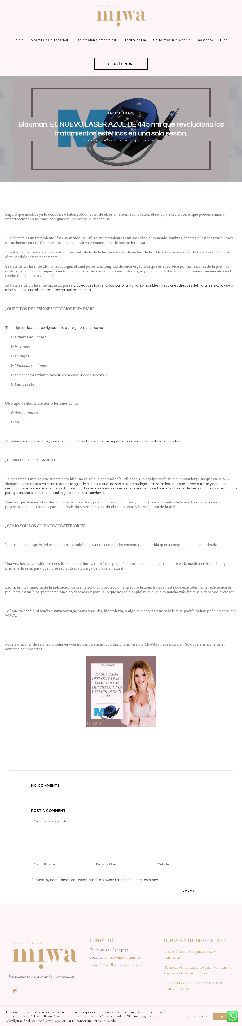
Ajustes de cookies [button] (197, 1016)
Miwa (129, 140)
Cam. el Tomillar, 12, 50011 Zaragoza (119, 964)
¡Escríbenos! (121, 63)
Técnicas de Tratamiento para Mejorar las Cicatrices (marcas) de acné (198, 970)
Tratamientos (121, 112)
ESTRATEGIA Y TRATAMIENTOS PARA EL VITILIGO (193, 986)
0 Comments (148, 140)
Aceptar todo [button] (224, 1016)
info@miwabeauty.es (124, 957)
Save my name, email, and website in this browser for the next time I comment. (98, 880)
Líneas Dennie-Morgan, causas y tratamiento (190, 954)
